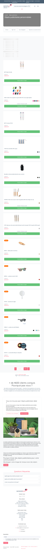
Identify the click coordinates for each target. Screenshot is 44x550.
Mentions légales (24, 546)
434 (25, 368)
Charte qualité (22, 515)
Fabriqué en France (22, 506)
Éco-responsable (22, 505)
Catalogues (22, 531)
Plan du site (23, 548)
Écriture (6, 29)
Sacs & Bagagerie (22, 29)
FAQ (22, 520)
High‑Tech (14, 29)
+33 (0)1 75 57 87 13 (23, 526)
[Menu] (22, 9)
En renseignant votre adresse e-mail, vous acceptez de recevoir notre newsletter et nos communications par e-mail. (22, 539)
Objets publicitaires (22, 501)
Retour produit (22, 517)
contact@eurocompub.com (23, 527)
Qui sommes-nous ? (22, 512)
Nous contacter (24, 413)
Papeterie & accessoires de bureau (35, 29)
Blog (22, 518)
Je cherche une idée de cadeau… (22, 503)
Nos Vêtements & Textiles (22, 502)
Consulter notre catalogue (12, 413)
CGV (29, 546)
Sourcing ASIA (22, 516)
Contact (22, 529)
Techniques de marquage (22, 513)
